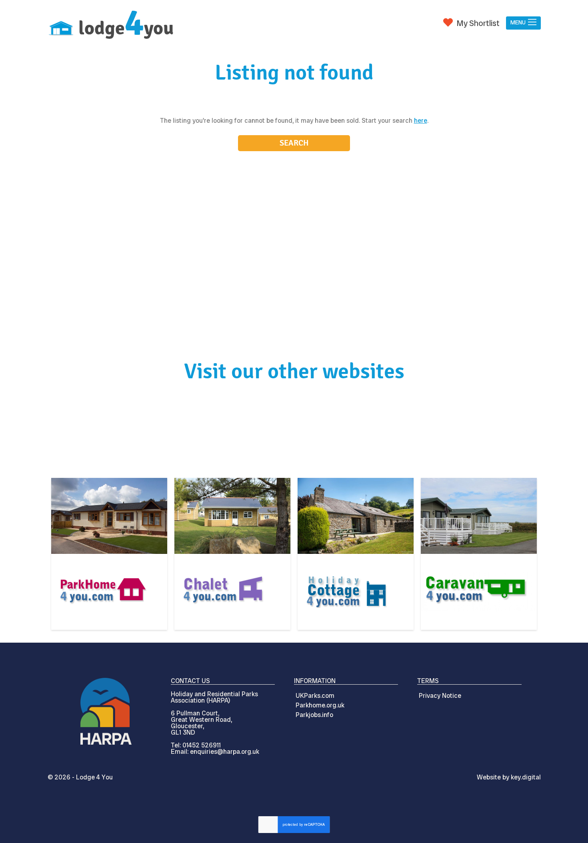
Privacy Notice (440, 695)
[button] (523, 23)
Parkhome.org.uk (320, 705)
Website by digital (509, 777)
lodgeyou (126, 28)
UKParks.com (315, 695)
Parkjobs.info (314, 715)
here (420, 120)
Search (294, 143)
